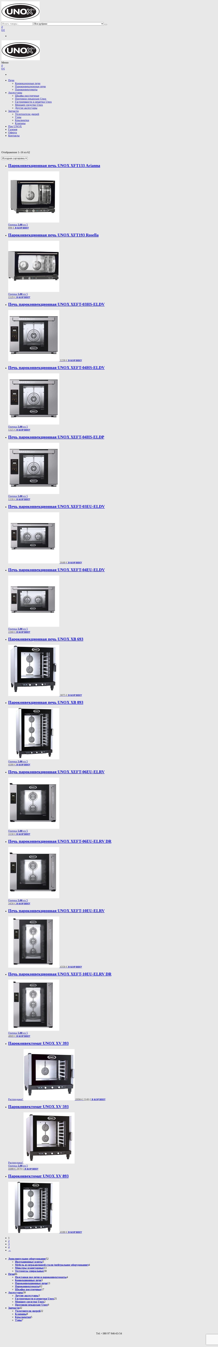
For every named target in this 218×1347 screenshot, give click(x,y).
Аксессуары (15, 92)
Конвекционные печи (27, 83)
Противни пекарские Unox (30, 98)
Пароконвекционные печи (30, 86)
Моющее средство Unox (29, 104)
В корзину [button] (22, 228)
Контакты (14, 135)
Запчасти (13, 111)
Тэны (18, 117)
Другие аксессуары (26, 107)
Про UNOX (15, 126)
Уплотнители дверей (27, 114)
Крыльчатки (22, 120)
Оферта (12, 132)
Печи (11, 80)
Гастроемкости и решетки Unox (33, 101)
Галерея (12, 129)
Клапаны (20, 123)
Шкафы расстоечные (27, 95)
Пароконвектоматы (26, 89)
